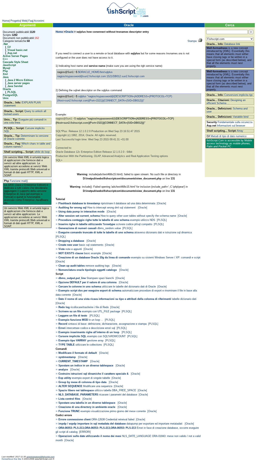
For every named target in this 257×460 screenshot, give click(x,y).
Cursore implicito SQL (72, 336)
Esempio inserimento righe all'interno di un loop (88, 332)
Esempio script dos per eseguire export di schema (89, 290)
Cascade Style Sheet (15, 62)
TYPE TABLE (66, 344)
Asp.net (12, 53)
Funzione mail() (19, 180)
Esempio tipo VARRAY (72, 340)
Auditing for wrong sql (72, 207)
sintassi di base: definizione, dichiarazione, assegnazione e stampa (107, 323)
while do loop (42, 151)
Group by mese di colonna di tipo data (82, 382)
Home (5, 20)
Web (24, 20)
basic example (92, 253)
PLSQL (11, 92)
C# (9, 47)
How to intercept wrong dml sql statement (111, 207)
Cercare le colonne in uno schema (79, 286)
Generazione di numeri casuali (77, 228)
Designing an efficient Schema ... (226, 102)
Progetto (15, 20)
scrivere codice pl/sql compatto (134, 224)
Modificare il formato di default (77, 352)
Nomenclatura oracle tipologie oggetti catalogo (87, 269)
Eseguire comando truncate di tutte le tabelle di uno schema (96, 232)
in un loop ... (96, 319)
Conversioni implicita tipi (238, 94)
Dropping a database (71, 240)
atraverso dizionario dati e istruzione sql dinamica (163, 232)
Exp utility (64, 377)
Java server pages (18, 83)
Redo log (64, 307)
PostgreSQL (10, 95)
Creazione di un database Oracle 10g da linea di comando (94, 257)
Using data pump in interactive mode (81, 211)
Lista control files (69, 398)
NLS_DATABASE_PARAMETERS (78, 394)
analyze (63, 369)
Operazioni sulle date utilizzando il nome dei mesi (89, 436)
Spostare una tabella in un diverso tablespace (86, 402)
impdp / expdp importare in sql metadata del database (92, 423)
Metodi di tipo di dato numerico (228, 136)
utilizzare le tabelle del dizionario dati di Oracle (129, 286)
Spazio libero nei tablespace (76, 390)
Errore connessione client (74, 419)
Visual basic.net (17, 50)
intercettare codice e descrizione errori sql (90, 328)
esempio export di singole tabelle (91, 377)
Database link (232, 43)
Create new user (68, 244)
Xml (5, 74)
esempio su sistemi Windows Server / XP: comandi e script (165, 257)
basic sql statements (91, 244)
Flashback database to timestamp (79, 203)
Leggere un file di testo (72, 315)
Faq (30, 20)
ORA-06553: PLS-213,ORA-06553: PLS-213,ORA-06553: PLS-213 (97, 427)
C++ (5, 59)
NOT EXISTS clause (70, 253)
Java (5, 77)
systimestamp (67, 357)
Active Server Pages (15, 56)
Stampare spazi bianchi (100, 278)
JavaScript (9, 65)
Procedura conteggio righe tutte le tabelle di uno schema (93, 219)
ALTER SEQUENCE (70, 386)
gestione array (95, 340)
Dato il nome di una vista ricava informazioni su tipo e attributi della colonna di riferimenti (114, 298)
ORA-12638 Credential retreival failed (112, 419)
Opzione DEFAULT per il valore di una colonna (87, 282)
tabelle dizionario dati (184, 298)
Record (62, 323)
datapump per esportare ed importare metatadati (154, 423)
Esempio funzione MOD (73, 319)
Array (240, 130)
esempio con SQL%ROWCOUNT (106, 336)
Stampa (192, 40)
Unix (5, 98)
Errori (62, 328)
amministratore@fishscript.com (40, 457)
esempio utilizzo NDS (142, 219)
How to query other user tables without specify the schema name (138, 215)
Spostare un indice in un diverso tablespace (85, 365)
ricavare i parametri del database (118, 394)
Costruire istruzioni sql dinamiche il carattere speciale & (93, 373)
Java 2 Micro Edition (20, 80)
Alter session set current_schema (79, 215)
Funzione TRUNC (69, 411)
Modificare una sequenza (97, 386)
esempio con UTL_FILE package (101, 311)
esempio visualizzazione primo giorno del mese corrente (113, 411)
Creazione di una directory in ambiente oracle (86, 406)
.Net (5, 43)
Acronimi (39, 20)
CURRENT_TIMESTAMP (73, 361)
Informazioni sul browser (231, 125)
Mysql (6, 68)
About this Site (15, 459)
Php (5, 71)
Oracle (7, 89)
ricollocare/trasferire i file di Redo (89, 307)
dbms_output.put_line (72, 278)
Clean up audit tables (71, 265)
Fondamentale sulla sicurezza (235, 122)
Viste (61, 249)
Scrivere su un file (69, 311)
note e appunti (73, 249)
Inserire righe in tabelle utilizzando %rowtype (86, 224)
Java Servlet (14, 86)
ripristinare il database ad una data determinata (128, 203)
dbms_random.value (109, 228)
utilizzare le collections (88, 344)
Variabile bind (240, 116)
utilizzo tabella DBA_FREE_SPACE (115, 390)
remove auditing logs (98, 265)
